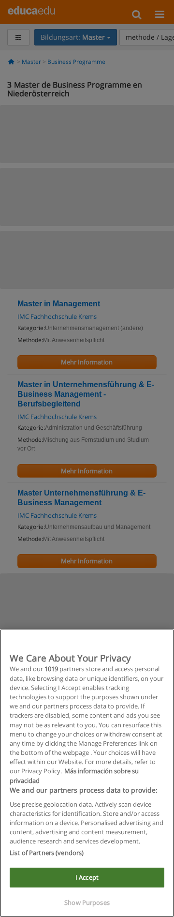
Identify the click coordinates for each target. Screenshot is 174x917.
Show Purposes (87, 902)
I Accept (87, 877)
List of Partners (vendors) (47, 852)
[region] (87, 773)
